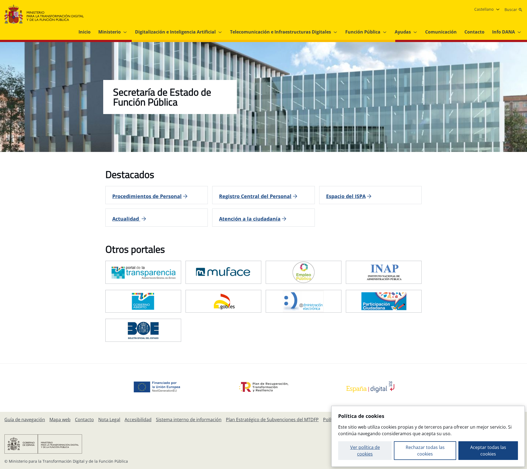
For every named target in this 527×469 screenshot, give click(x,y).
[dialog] (428, 436)
